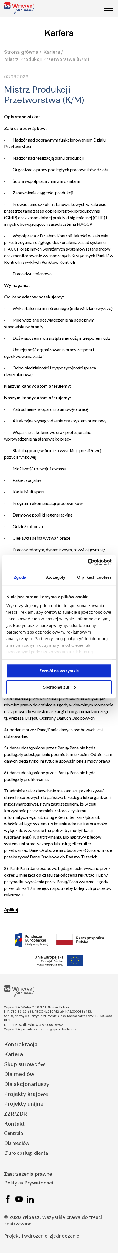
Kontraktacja (21, 1044)
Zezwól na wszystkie (59, 670)
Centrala (13, 1133)
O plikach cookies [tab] (94, 577)
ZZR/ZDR (15, 1114)
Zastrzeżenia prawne (28, 1174)
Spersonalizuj (56, 687)
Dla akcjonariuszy (26, 1084)
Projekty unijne (23, 1104)
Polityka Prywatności (28, 1183)
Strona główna (21, 52)
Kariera (51, 52)
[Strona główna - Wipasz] (19, 8)
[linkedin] (30, 1199)
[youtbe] (19, 1199)
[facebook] (7, 1199)
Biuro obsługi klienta (26, 1153)
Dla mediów (19, 1074)
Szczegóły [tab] (55, 577)
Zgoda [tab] (20, 577)
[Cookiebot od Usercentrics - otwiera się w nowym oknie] (88, 562)
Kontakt (14, 1124)
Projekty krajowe (26, 1094)
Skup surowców (24, 1064)
